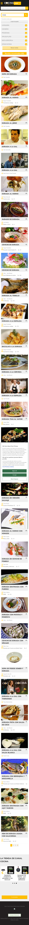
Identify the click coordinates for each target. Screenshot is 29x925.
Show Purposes (14, 479)
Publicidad (22, 906)
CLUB (16, 3)
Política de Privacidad (23, 918)
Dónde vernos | (17, 906)
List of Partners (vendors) (8, 466)
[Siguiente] (18, 845)
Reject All (14, 470)
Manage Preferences (14, 915)
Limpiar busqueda (14, 21)
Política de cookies (14, 920)
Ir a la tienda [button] (14, 897)
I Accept (14, 474)
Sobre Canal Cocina (8, 906)
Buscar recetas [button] (14, 47)
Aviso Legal (15, 918)
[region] (14, 462)
